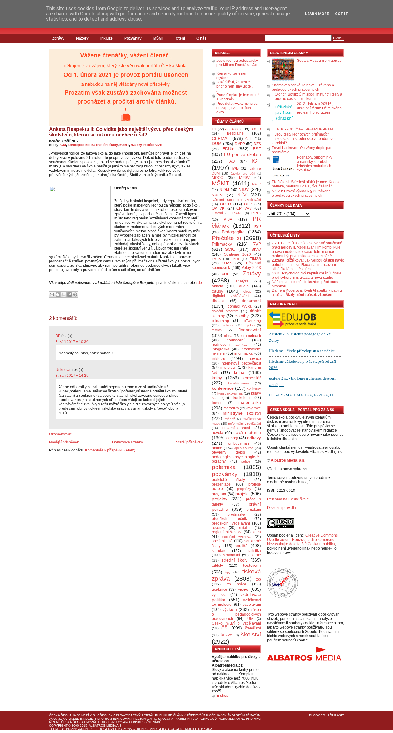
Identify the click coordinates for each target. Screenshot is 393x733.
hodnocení (235, 340)
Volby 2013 (251, 268)
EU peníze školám (242, 154)
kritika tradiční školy (101, 145)
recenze (218, 528)
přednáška (236, 514)
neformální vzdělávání (244, 423)
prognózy (244, 489)
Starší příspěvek (189, 442)
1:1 (214, 129)
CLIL (248, 138)
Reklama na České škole (288, 499)
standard (219, 551)
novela (217, 433)
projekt (242, 493)
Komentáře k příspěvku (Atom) (110, 450)
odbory (232, 438)
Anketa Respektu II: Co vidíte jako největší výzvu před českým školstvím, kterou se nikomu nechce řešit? (121, 132)
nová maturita (247, 432)
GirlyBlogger (170, 729)
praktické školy (228, 480)
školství (251, 634)
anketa (217, 286)
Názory (82, 38)
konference (223, 388)
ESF (257, 148)
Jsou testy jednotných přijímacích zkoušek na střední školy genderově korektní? (303, 138)
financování (250, 329)
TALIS (216, 259)
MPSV (244, 177)
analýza (242, 281)
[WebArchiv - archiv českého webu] (282, 597)
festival (217, 330)
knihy (217, 377)
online (217, 448)
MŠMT (158, 38)
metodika (231, 408)
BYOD (256, 129)
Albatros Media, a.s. (288, 460)
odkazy (254, 437)
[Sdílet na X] (63, 294)
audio (244, 286)
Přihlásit (336, 715)
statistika (254, 551)
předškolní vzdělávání (231, 523)
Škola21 (227, 635)
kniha (239, 372)
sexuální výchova (236, 536)
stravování (231, 555)
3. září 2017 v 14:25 (72, 375)
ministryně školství (242, 413)
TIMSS (255, 259)
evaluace (227, 325)
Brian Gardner (79, 729)
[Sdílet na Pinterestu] (75, 294)
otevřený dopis (228, 452)
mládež (230, 418)
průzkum (254, 509)
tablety (217, 565)
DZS (257, 144)
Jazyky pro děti (243, 173)
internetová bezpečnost (241, 363)
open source (244, 448)
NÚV (241, 194)
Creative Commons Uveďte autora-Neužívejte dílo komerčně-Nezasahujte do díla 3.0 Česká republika (302, 539)
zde (199, 283)
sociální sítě (222, 541)
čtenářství (253, 628)
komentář (252, 377)
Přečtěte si (226, 238)
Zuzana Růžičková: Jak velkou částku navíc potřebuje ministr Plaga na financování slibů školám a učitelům (308, 264)
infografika (220, 349)
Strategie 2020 (237, 254)
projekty (219, 498)
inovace (254, 359)
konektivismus (239, 383)
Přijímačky (222, 244)
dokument (251, 300)
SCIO (230, 249)
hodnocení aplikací (230, 344)
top (258, 579)
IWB (235, 168)
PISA (228, 219)
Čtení (180, 38)
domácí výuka (240, 306)
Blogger (317, 715)
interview (227, 367)
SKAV (256, 249)
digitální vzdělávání (230, 296)
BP (58, 336)
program (219, 494)
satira (256, 532)
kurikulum (241, 398)
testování (252, 565)
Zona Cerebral (136, 729)
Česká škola (60, 715)
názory (136, 145)
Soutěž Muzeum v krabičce (319, 60)
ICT (256, 160)
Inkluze (106, 38)
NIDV (244, 189)
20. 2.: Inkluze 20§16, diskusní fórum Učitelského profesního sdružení (319, 108)
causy (217, 291)
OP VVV (243, 208)
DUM (217, 143)
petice (245, 461)
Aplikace (232, 129)
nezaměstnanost (236, 428)
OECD (225, 204)
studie (256, 555)
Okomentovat (60, 434)
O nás (201, 38)
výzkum (229, 609)
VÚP (225, 274)
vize (158, 145)
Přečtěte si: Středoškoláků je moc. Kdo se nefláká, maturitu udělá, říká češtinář (306, 184)
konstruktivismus (230, 393)
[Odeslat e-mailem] (52, 294)
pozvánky (225, 474)
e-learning (220, 321)
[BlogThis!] (58, 294)
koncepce (76, 145)
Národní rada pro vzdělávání (236, 200)
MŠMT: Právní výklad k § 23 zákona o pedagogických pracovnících (301, 193)
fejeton (250, 325)
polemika (224, 467)
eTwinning (252, 321)
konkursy (254, 388)
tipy (228, 572)
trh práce (236, 584)
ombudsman (238, 443)
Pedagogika (233, 231)
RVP (256, 244)
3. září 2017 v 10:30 (72, 342)
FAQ (231, 161)
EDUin (228, 148)
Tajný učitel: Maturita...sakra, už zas (304, 128)
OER (248, 204)
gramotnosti (251, 335)
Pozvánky (133, 38)
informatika (243, 353)
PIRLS (256, 213)
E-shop (222, 695)
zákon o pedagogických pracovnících (236, 614)
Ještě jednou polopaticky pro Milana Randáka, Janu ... (238, 64)
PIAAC (237, 213)
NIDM (224, 189)
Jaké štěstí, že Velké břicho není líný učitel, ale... (234, 86)
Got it (341, 14)
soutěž (241, 545)
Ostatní (217, 213)
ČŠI (63, 145)
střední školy (234, 560)
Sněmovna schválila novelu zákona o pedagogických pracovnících (303, 87)
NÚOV (217, 195)
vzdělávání (252, 604)
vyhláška (219, 595)
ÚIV (250, 619)
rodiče (148, 145)
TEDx (235, 259)
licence (217, 402)
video (243, 589)
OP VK (218, 208)
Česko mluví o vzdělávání (236, 623)
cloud (247, 291)
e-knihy (242, 315)
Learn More (317, 14)
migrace (254, 408)
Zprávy (58, 38)
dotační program (225, 311)
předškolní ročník (229, 519)
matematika (249, 402)
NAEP (256, 184)
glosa (228, 335)
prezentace (221, 484)
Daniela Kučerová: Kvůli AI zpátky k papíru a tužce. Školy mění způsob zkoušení (307, 292)
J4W (209, 729)
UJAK (227, 263)
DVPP (240, 144)
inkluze (218, 358)
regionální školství (227, 532)
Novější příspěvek (64, 442)
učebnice (219, 589)
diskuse (218, 301)
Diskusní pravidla (281, 508)
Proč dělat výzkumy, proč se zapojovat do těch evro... (237, 107)
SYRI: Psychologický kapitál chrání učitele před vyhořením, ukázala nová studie (306, 275)
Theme (54, 729)
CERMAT (221, 138)
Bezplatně (235, 133)
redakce (245, 528)
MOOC (217, 177)
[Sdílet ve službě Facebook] (69, 294)
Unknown (64, 370)
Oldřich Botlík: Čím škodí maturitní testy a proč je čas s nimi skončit (308, 96)
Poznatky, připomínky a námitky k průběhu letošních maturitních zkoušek (314, 163)
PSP (257, 226)
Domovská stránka (127, 442)
